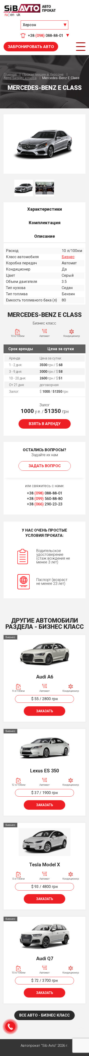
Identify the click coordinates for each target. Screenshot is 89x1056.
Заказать (44, 711)
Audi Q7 (44, 958)
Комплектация (45, 222)
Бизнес (68, 257)
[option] (44, 144)
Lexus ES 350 (44, 770)
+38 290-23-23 (44, 504)
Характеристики (44, 209)
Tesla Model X (44, 864)
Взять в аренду (45, 423)
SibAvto (30, 8)
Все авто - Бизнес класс (44, 1015)
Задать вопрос (44, 466)
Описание (44, 236)
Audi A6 (44, 676)
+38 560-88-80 (44, 498)
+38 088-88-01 (44, 493)
